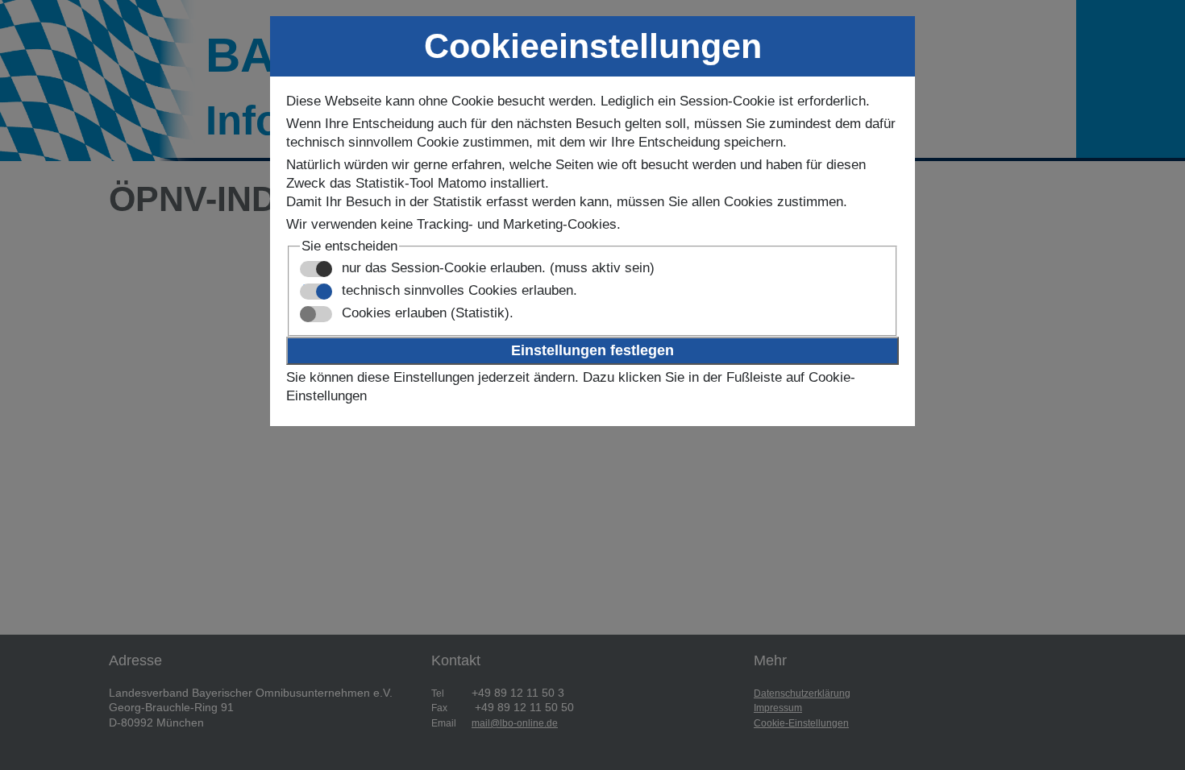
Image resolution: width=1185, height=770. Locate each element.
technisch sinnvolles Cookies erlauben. (457, 290)
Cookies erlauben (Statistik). (426, 313)
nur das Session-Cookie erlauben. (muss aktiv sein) (496, 267)
